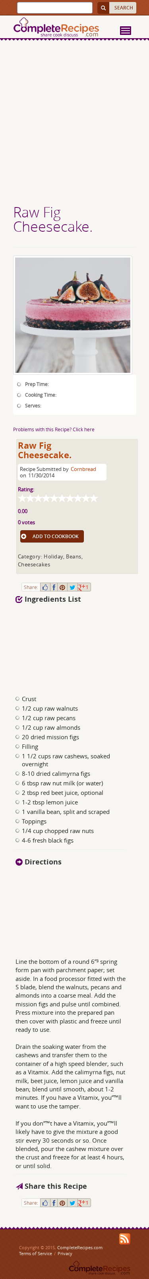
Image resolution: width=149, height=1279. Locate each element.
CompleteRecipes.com (80, 1247)
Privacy (65, 1253)
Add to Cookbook (56, 536)
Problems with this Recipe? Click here (54, 429)
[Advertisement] (74, 123)
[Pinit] (62, 587)
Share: (31, 587)
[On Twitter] (72, 587)
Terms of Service (35, 1253)
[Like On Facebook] (45, 587)
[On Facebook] (54, 587)
